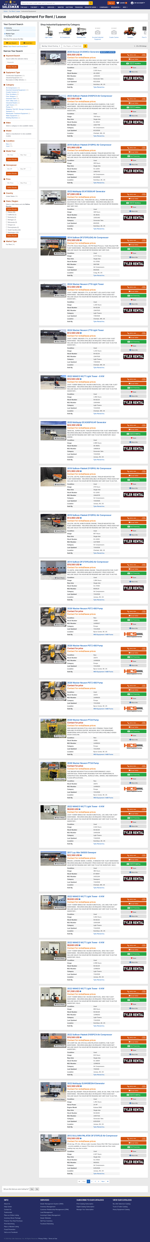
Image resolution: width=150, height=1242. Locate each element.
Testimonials (8, 1212)
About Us (7, 1204)
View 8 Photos (60, 63)
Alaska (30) (11, 212)
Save (134, 67)
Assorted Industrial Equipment (17, 90)
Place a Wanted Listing (11, 1226)
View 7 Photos (60, 295)
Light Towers (11, 105)
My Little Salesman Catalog (121, 1204)
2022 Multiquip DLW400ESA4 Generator (86, 1083)
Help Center (8, 1206)
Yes (32, 1189)
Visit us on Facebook (11, 1232)
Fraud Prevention (9, 1229)
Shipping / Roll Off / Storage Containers (20, 109)
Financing (79, 7)
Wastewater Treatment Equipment (18, 113)
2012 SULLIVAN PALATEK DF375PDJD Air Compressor (92, 1135)
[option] (49, 32)
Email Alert (28, 43)
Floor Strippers (12, 96)
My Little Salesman (10, 4)
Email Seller (134, 59)
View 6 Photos (60, 578)
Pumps (9, 107)
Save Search (12, 43)
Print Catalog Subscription (85, 1204)
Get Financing (134, 156)
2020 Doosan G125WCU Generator (83, 52)
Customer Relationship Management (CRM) (54, 1209)
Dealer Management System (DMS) (51, 1204)
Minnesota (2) (12, 222)
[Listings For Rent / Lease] (5, 28)
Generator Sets (12, 98)
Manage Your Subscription (85, 1209)
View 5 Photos (60, 624)
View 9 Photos (60, 253)
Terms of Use (53, 1238)
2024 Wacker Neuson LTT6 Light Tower (85, 284)
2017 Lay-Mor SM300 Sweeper (81, 852)
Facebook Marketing (47, 1224)
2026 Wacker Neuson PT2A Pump (83, 720)
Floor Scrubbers (12, 94)
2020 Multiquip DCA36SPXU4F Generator (86, 422)
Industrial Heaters (13, 103)
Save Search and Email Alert (17, 46)
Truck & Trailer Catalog (120, 1206)
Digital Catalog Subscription (85, 1206)
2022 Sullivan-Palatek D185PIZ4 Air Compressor (89, 1034)
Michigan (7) (12, 220)
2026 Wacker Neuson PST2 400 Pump (85, 608)
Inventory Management (47, 1206)
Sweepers (10, 111)
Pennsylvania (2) (13, 227)
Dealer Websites (45, 1218)
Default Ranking (50, 46)
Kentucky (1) (12, 217)
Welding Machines (13, 118)
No (37, 1189)
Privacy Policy (42, 1238)
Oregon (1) (11, 225)
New (9, 144)
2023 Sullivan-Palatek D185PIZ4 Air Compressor (89, 96)
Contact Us (7, 1209)
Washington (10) (13, 232)
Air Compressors (13, 88)
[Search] (91, 3)
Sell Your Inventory (46, 1221)
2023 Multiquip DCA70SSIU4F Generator (86, 191)
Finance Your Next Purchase (13, 1221)
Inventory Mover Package (12, 1218)
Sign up (111, 3)
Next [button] (144, 28)
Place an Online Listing (11, 1215)
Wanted (61, 7)
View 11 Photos (60, 1099)
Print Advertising (9, 1224)
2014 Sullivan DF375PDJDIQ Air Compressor (87, 237)
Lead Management (46, 1212)
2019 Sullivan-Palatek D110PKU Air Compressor (89, 145)
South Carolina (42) (14, 230)
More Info (134, 72)
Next (103, 1181)
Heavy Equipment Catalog (121, 1209)
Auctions (69, 7)
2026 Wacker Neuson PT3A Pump (83, 763)
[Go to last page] (108, 1181)
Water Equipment (12, 115)
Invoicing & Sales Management (50, 1215)
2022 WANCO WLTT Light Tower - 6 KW (85, 376)
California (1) (12, 214)
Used (9, 146)
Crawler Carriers (12, 92)
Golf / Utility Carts (12, 100)
